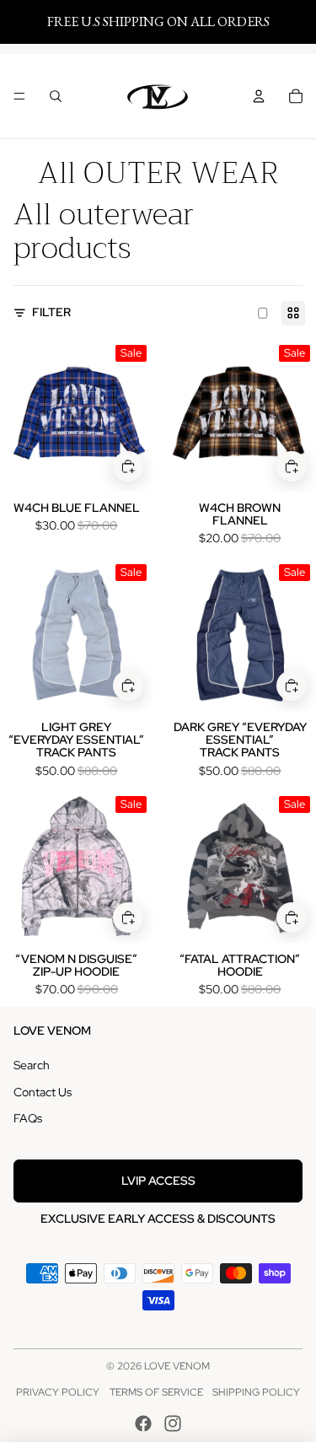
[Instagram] (173, 1423)
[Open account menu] (258, 96)
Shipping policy (256, 1392)
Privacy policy (57, 1392)
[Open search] (55, 96)
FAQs (27, 1118)
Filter (51, 312)
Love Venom (177, 1366)
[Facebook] (143, 1423)
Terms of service (156, 1392)
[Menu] (19, 97)
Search (31, 1065)
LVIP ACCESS (158, 1180)
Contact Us (42, 1092)
